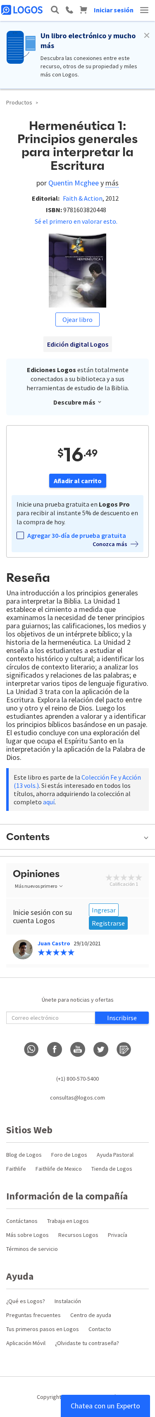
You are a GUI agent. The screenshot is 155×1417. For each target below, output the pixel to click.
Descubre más (74, 402)
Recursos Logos (78, 1235)
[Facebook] (54, 1049)
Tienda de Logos (111, 1168)
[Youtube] (77, 1049)
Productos (19, 102)
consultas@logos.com (77, 1097)
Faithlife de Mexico (59, 1168)
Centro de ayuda (90, 1315)
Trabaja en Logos (68, 1221)
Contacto (99, 1329)
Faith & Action (83, 198)
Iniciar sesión (114, 10)
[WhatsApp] (31, 1049)
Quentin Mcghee (73, 183)
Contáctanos (22, 1221)
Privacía (117, 1235)
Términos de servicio (32, 1249)
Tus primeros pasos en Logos (42, 1329)
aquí (49, 802)
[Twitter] (100, 1049)
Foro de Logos (69, 1154)
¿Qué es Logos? (25, 1301)
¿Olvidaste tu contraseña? (87, 1343)
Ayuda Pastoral (115, 1154)
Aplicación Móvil (25, 1343)
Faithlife (16, 1168)
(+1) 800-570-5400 (77, 1078)
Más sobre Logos (27, 1235)
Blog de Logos (24, 1154)
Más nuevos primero (36, 886)
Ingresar (104, 910)
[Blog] (124, 1049)
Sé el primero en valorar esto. (76, 221)
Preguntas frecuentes (33, 1315)
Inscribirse (122, 1018)
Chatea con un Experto (105, 1405)
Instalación (68, 1301)
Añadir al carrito (78, 481)
